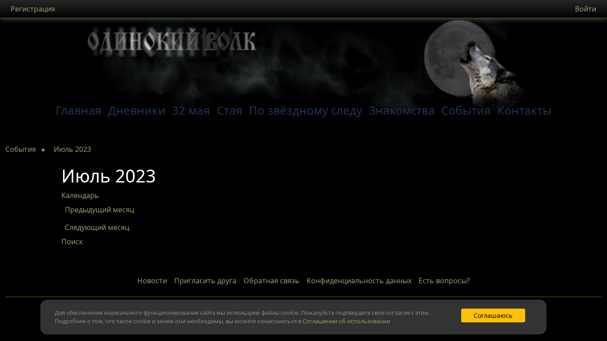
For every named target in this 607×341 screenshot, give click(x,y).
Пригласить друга (205, 280)
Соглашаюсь (493, 315)
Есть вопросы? (444, 280)
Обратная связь (272, 280)
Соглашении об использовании (346, 321)
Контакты (524, 110)
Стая (230, 110)
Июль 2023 (72, 149)
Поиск (72, 241)
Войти (585, 9)
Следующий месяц (97, 227)
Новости (152, 280)
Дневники (137, 110)
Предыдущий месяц (99, 209)
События (466, 110)
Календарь (80, 195)
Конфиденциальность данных (359, 280)
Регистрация (33, 9)
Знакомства (402, 110)
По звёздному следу (305, 110)
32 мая (191, 110)
